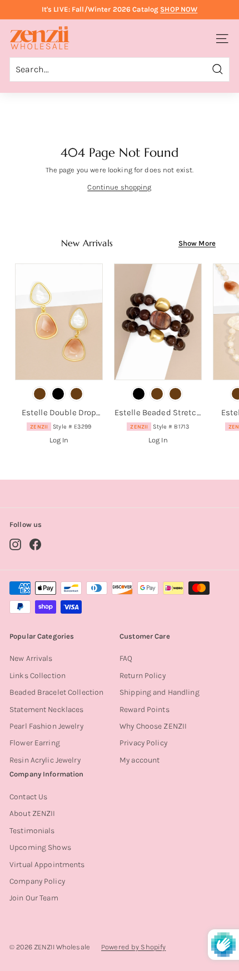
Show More (197, 243)
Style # (60, 426)
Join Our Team (33, 898)
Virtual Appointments (47, 864)
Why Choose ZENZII (153, 726)
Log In (59, 440)
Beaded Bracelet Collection (56, 692)
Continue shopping (119, 187)
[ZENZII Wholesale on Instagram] (15, 544)
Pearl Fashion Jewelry (46, 726)
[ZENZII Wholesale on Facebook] (35, 544)
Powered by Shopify (133, 947)
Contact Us (28, 796)
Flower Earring (34, 743)
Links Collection (37, 675)
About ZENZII (32, 813)
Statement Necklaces (46, 709)
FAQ (126, 658)
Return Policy (143, 675)
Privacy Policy (143, 743)
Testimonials (32, 830)
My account (140, 760)
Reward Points (145, 709)
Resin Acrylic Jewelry (45, 760)
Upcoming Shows (40, 847)
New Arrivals (31, 658)
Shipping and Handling (160, 692)
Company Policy (37, 881)
